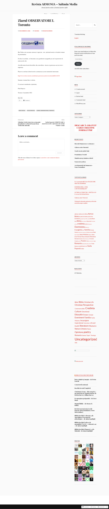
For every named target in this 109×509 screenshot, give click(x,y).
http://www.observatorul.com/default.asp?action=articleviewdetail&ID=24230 (39, 76)
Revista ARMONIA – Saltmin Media (54, 4)
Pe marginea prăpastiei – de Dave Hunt (86, 399)
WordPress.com (80, 103)
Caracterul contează (81, 385)
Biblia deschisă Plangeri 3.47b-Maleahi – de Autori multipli (85, 430)
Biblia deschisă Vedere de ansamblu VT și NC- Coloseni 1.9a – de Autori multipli (85, 424)
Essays (85, 315)
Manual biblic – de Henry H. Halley (84, 404)
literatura (93, 236)
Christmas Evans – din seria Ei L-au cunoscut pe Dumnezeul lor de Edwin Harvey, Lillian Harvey (85, 393)
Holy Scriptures (83, 232)
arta (88, 218)
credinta (80, 224)
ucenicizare (82, 246)
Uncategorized (47, 30)
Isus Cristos (77, 234)
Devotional (85, 312)
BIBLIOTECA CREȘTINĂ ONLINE (84, 375)
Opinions (79, 332)
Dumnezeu (80, 226)
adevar (77, 214)
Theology (93, 335)
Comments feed (80, 100)
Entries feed (79, 96)
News (89, 329)
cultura (86, 224)
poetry (79, 241)
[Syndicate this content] (75, 375)
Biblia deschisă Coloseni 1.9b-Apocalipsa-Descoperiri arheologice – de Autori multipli (85, 417)
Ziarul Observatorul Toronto (45, 110)
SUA (90, 243)
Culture (78, 311)
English (76, 38)
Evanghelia (78, 230)
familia (87, 230)
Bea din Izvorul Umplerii (83, 388)
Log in (78, 93)
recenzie (91, 241)
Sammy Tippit (86, 335)
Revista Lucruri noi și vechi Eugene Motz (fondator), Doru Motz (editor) (84, 410)
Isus (94, 232)
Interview (87, 323)
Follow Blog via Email (83, 46)
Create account (80, 89)
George (36, 30)
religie (94, 241)
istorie (91, 232)
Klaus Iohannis (86, 236)
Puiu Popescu (31, 110)
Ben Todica (22, 110)
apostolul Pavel (82, 218)
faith (83, 230)
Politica (87, 241)
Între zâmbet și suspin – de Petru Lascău (85, 380)
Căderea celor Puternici (81, 147)
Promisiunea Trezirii (81, 154)
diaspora (90, 224)
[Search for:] (86, 25)
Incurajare (84, 320)
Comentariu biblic (80, 308)
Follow (78, 64)
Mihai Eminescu (86, 238)
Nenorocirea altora (80, 162)
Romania (78, 243)
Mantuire (92, 326)
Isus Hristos (84, 234)
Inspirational (79, 323)
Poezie (83, 241)
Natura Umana (81, 329)
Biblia (79, 221)
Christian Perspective (84, 305)
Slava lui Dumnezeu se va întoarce (84, 144)
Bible (76, 221)
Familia (88, 317)
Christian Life (89, 302)
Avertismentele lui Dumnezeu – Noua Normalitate (84, 166)
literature (77, 238)
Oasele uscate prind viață (82, 151)
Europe (91, 315)
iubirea (90, 234)
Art (86, 218)
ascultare (92, 218)
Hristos (88, 232)
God (79, 232)
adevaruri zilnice (83, 214)
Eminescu (87, 227)
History (77, 320)
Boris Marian (83, 221)
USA (86, 246)
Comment (59, 152)
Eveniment (79, 317)
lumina (80, 238)
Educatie (79, 314)
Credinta (90, 308)
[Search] (94, 25)
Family (93, 318)
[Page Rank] (78, 76)
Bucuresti (89, 221)
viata (82, 248)
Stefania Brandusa (85, 243)
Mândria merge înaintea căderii (84, 158)
